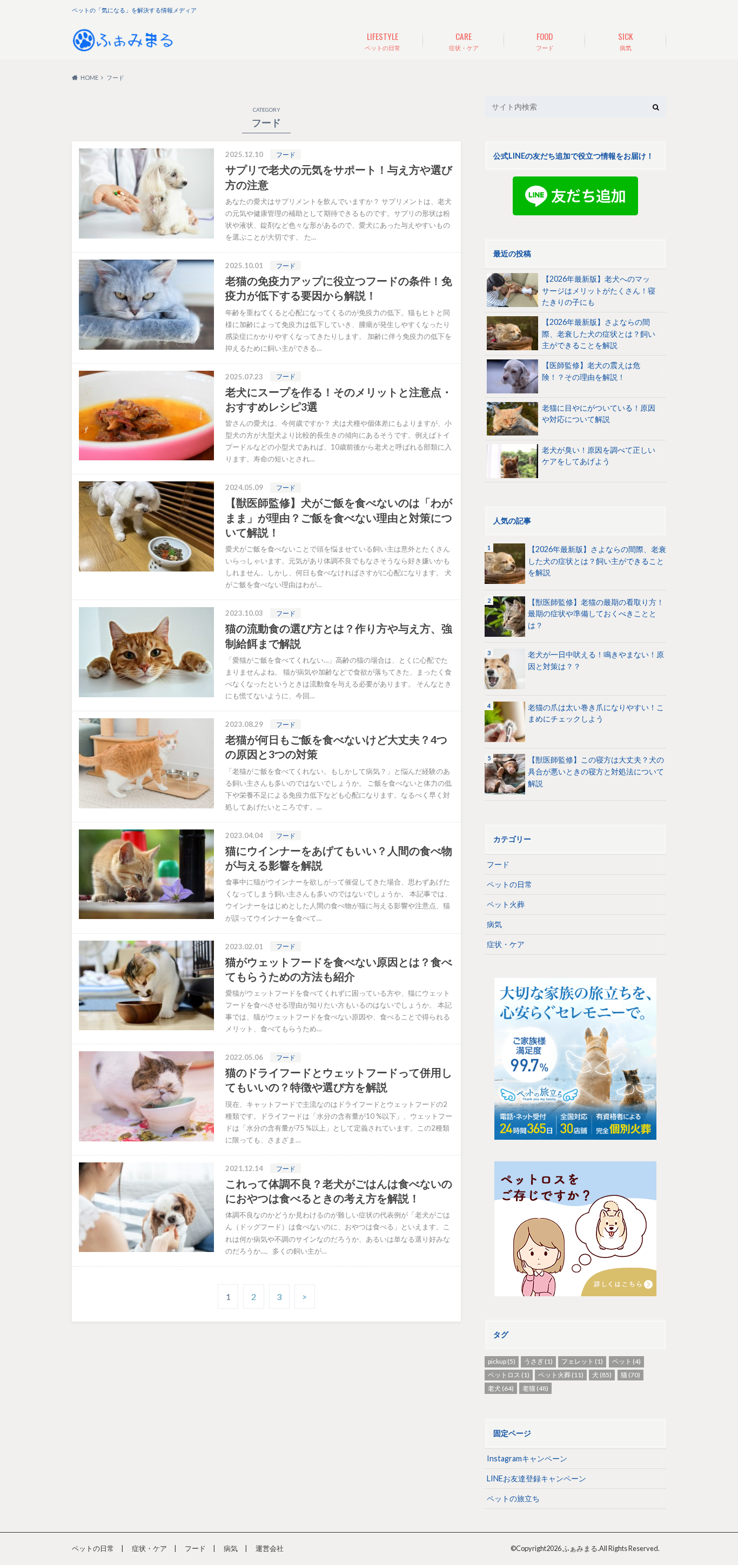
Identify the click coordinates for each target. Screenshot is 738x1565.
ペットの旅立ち (513, 1498)
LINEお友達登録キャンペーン (536, 1478)
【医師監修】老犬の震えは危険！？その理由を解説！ (591, 371)
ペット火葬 (506, 904)
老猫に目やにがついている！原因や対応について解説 (598, 413)
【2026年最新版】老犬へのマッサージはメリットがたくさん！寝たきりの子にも (598, 290)
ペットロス (508, 1375)
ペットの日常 (382, 40)
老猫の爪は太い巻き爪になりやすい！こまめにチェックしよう (596, 713)
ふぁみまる (580, 1548)
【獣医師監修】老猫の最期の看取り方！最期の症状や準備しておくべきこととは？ (596, 613)
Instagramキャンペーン (527, 1458)
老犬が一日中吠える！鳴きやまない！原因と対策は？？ (596, 660)
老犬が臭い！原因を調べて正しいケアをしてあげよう (598, 455)
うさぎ (538, 1361)
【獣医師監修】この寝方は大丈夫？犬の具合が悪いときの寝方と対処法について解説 (596, 771)
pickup (501, 1361)
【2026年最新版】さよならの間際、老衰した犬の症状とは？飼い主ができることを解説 (598, 333)
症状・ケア (464, 40)
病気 (625, 40)
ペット (626, 1361)
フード (545, 40)
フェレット (582, 1361)
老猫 (535, 1388)
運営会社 (270, 1548)
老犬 (501, 1388)
